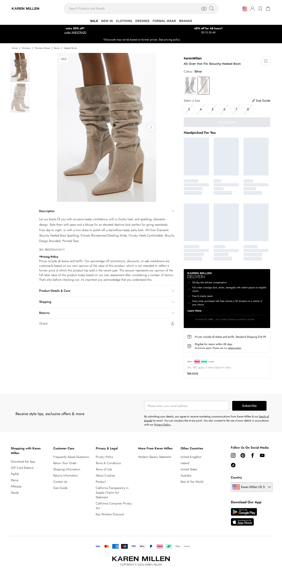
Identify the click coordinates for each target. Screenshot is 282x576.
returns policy (234, 348)
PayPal (15, 474)
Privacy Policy (104, 457)
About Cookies (105, 475)
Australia (186, 475)
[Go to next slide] (151, 127)
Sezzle (15, 492)
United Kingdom (191, 457)
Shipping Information (66, 469)
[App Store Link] (244, 517)
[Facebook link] (252, 455)
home (15, 48)
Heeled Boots (70, 48)
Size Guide (60, 488)
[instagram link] (233, 455)
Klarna (14, 480)
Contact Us (60, 481)
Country (236, 477)
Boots (57, 48)
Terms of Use (104, 469)
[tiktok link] (233, 465)
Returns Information (65, 475)
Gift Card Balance (22, 467)
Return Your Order (65, 463)
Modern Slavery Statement (154, 457)
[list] (106, 127)
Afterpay (16, 486)
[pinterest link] (243, 455)
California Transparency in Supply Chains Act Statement (112, 492)
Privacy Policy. (162, 425)
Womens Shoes (42, 48)
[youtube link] (262, 455)
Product (101, 481)
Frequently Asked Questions (71, 457)
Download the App (23, 461)
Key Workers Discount (110, 514)
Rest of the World (192, 481)
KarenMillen (193, 58)
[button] (245, 9)
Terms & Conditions (108, 463)
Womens (26, 48)
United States (189, 469)
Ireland (185, 463)
